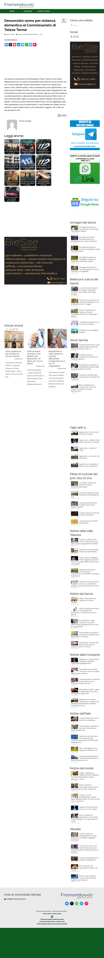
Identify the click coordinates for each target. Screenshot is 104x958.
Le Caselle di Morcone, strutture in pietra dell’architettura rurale (83, 485)
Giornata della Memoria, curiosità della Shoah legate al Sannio (84, 505)
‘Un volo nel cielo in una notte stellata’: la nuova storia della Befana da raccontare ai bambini (84, 849)
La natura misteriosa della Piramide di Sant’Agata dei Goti (85, 495)
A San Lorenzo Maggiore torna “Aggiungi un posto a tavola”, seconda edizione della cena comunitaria (85, 561)
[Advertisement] (35, 62)
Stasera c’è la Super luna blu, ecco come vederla (88, 808)
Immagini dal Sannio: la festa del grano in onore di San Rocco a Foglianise (85, 269)
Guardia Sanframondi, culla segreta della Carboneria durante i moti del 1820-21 (85, 347)
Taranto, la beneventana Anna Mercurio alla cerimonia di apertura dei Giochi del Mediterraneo (84, 739)
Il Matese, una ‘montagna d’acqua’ (88, 331)
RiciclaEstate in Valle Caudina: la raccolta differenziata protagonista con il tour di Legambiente (84, 624)
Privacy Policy (47, 913)
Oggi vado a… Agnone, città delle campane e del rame (89, 441)
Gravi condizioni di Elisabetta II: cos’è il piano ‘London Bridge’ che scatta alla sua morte (84, 818)
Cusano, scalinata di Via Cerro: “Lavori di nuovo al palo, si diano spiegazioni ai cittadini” (84, 542)
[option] (14, 356)
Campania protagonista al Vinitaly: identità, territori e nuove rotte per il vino (85, 758)
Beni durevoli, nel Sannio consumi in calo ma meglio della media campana (85, 671)
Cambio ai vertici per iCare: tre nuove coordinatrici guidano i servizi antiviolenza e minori (85, 584)
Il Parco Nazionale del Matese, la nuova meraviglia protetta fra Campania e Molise (84, 313)
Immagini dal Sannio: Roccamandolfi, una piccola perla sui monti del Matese (84, 239)
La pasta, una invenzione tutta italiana (88, 522)
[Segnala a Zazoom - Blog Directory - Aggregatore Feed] (52, 916)
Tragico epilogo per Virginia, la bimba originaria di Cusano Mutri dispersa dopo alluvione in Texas (85, 776)
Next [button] (65, 361)
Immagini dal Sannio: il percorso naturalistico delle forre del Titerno (85, 249)
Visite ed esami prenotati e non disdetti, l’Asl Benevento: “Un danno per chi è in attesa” (85, 612)
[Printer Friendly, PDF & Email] (62, 115)
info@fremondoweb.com (16, 899)
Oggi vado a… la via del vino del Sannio (89, 457)
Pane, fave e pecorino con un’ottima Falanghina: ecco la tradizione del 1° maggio (85, 302)
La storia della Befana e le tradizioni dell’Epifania (89, 859)
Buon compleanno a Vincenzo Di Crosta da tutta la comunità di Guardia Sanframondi (83, 388)
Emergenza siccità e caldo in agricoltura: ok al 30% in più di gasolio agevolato (85, 691)
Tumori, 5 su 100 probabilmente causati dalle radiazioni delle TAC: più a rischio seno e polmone (85, 798)
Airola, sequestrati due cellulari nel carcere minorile (83, 600)
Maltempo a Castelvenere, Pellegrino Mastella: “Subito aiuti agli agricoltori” (85, 661)
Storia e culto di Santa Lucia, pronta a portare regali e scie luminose (83, 878)
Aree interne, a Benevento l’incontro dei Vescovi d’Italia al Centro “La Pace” (85, 645)
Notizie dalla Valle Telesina (30, 34)
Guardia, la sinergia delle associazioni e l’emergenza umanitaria (85, 377)
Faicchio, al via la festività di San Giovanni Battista (88, 551)
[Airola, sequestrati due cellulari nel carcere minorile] (14, 338)
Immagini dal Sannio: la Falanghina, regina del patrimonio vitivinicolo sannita (83, 259)
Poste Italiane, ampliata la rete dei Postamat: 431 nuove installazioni (85, 728)
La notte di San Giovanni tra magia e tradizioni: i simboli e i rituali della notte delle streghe (84, 291)
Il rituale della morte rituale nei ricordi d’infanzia (89, 514)
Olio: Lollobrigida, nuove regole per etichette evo (88, 749)
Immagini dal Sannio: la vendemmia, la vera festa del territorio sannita (85, 229)
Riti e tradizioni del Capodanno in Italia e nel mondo (84, 868)
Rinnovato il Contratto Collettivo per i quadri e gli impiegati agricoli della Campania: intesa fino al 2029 (85, 703)
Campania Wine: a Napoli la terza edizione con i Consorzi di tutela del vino (85, 681)
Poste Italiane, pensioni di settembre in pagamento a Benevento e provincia (85, 635)
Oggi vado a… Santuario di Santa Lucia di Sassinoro (88, 465)
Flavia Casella (10, 34)
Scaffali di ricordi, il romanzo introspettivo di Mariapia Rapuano (84, 357)
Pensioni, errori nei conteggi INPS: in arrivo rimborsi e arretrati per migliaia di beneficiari (84, 837)
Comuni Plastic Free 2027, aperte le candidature (89, 719)
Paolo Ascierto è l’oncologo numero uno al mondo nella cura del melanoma (84, 787)
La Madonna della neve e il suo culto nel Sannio (89, 323)
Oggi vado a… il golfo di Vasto (87, 449)
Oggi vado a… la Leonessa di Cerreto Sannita (89, 433)
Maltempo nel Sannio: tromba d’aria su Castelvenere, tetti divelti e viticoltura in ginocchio (85, 573)
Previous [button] (6, 361)
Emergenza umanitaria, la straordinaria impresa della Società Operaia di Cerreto (85, 367)
